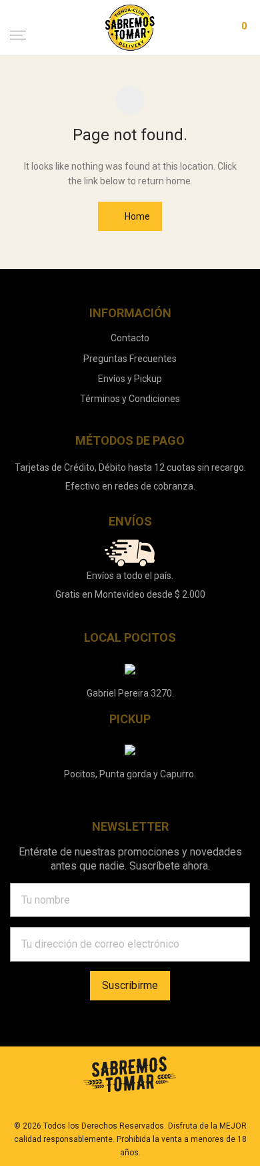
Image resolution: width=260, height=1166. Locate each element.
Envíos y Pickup (130, 378)
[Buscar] (182, 28)
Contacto (130, 338)
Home (136, 216)
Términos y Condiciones (130, 398)
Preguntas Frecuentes (130, 358)
